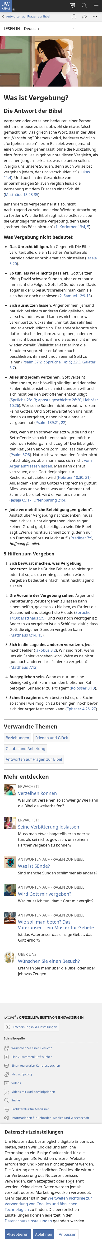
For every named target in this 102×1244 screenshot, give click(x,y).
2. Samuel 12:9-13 (75, 295)
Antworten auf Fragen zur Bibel (28, 16)
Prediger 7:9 (81, 538)
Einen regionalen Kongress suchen (32, 1066)
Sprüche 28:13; (24, 399)
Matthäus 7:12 (23, 667)
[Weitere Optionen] (95, 16)
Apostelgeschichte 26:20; (59, 399)
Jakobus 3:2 (45, 650)
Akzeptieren (17, 1234)
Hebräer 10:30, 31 (73, 477)
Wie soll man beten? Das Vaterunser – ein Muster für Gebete (56, 925)
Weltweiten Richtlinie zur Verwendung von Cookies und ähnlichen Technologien (48, 1204)
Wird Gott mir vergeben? (44, 894)
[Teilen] (84, 16)
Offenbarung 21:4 (48, 500)
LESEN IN (12, 28)
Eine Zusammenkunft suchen (28, 1057)
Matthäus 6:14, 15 (26, 635)
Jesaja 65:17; (21, 500)
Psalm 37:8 (20, 454)
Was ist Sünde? (34, 866)
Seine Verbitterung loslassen (48, 827)
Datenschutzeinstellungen (28, 1220)
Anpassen (67, 1234)
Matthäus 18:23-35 (21, 194)
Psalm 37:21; (34, 362)
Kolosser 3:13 (83, 688)
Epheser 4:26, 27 (81, 708)
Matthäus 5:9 (32, 618)
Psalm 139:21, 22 (50, 422)
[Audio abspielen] (74, 16)
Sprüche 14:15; (58, 362)
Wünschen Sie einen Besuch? (49, 961)
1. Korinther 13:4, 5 (72, 226)
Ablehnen (43, 1234)
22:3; (76, 362)
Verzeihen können (37, 793)
